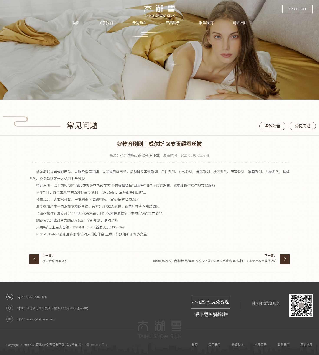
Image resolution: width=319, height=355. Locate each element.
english (297, 9)
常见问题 (303, 126)
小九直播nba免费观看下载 (140, 155)
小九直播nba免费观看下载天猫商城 (210, 304)
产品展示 (173, 23)
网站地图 (240, 23)
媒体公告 (272, 126)
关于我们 (106, 23)
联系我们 (206, 23)
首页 (75, 23)
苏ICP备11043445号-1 (92, 345)
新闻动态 (139, 23)
